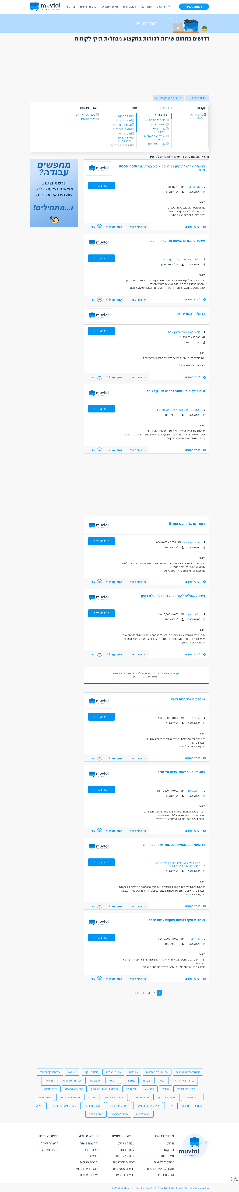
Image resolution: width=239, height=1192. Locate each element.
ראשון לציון (178, 409)
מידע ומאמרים (109, 6)
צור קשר (70, 6)
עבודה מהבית (126, 1149)
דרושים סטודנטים (124, 1162)
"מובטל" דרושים (164, 1162)
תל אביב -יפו (194, 259)
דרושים (93, 1156)
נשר (158, 863)
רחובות (197, 409)
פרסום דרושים (88, 6)
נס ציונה (188, 409)
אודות (170, 1143)
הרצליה (162, 259)
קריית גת (196, 718)
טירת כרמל (195, 866)
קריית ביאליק (176, 863)
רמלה (162, 409)
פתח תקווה (194, 186)
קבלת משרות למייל (86, 1168)
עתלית (185, 866)
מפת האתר (167, 1156)
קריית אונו (195, 938)
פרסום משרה (50, 1149)
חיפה (197, 863)
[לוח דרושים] (54, 226)
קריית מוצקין (175, 866)
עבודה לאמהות (125, 1156)
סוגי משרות (161, 114)
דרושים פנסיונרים (124, 1168)
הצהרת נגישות (165, 1175)
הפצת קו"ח (129, 6)
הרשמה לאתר (89, 1143)
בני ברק (183, 259)
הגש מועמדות (101, 185)
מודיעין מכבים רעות (191, 332)
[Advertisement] (119, 68)
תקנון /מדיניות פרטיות (160, 1168)
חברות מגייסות (89, 1162)
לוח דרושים (163, 6)
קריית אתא (189, 863)
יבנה (156, 409)
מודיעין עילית (174, 332)
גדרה (168, 409)
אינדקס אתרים (89, 1175)
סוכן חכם (146, 6)
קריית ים (165, 863)
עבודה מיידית (126, 1143)
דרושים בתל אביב (124, 1175)
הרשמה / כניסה (194, 7)
